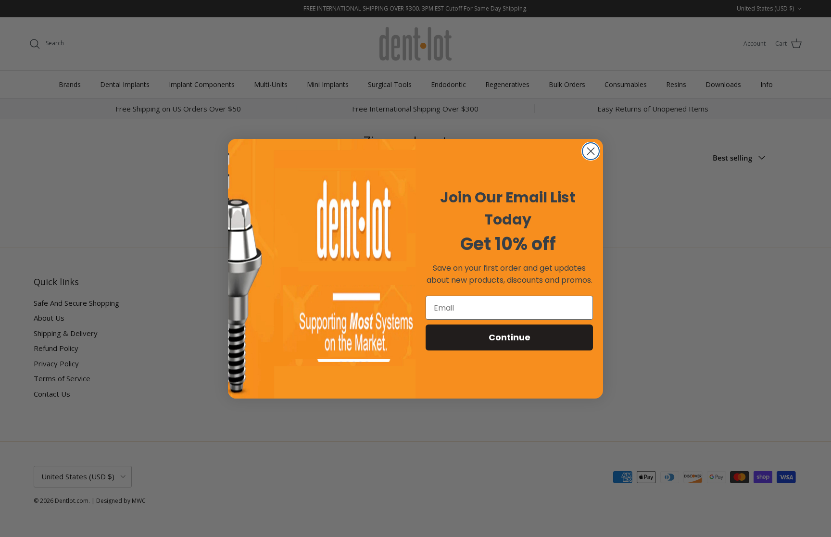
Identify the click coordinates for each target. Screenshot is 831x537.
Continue (509, 337)
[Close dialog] (590, 151)
